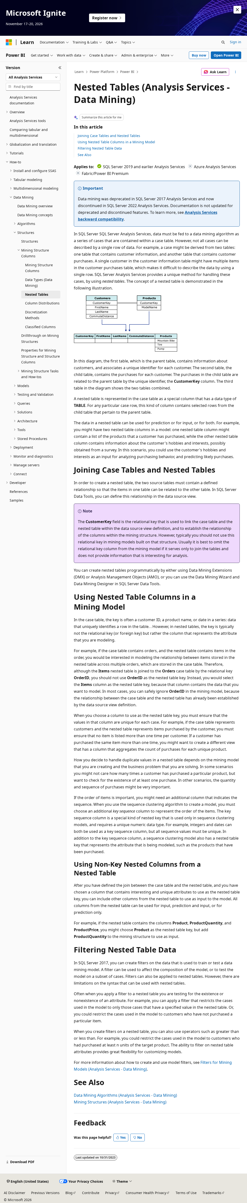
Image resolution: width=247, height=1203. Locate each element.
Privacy (111, 1192)
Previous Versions (45, 1192)
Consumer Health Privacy (146, 1192)
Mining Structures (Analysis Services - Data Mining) (120, 1102)
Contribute (90, 1192)
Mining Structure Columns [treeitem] (39, 268)
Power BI (127, 71)
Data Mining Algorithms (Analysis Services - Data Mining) (125, 1095)
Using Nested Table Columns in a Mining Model (116, 142)
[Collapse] (60, 68)
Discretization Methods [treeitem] (36, 315)
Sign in (235, 42)
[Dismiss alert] (237, 10)
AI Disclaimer (14, 1192)
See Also (84, 154)
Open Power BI (226, 55)
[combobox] (33, 77)
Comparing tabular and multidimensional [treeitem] (29, 132)
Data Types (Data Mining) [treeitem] (38, 282)
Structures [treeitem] (29, 241)
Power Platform (102, 71)
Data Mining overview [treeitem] (35, 206)
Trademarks (211, 1192)
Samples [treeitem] (16, 500)
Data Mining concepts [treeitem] (35, 215)
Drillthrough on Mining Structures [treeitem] (40, 338)
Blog (69, 1192)
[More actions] (235, 72)
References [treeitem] (19, 491)
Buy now (199, 55)
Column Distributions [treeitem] (42, 303)
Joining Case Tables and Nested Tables (109, 135)
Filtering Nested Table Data (100, 148)
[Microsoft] (9, 42)
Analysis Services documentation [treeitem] (23, 100)
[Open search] (223, 42)
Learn (79, 71)
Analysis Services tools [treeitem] (28, 120)
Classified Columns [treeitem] (40, 326)
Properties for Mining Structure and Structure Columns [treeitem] (40, 356)
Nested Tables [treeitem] (36, 294)
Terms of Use (186, 1192)
